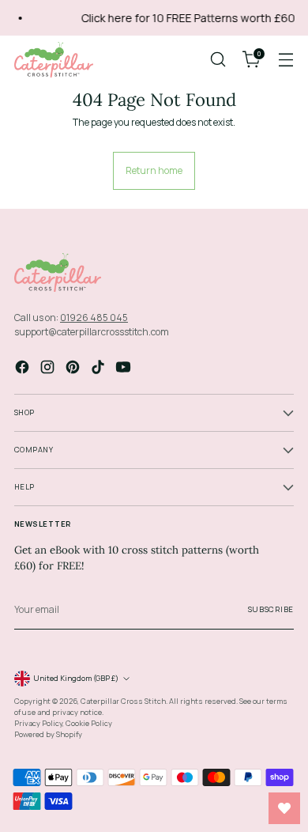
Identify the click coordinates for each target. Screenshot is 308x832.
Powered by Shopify (48, 734)
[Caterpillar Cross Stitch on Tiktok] (99, 369)
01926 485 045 (94, 317)
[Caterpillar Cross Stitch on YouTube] (124, 369)
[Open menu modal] (285, 59)
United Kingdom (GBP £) (75, 678)
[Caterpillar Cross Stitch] (53, 60)
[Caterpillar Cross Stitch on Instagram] (48, 369)
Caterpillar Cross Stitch (123, 701)
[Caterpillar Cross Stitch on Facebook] (23, 369)
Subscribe (271, 609)
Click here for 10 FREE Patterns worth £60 (185, 17)
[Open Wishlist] (284, 808)
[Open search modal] (217, 59)
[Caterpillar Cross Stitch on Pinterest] (74, 369)
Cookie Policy (89, 723)
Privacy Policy (38, 723)
